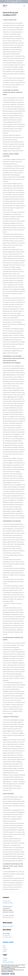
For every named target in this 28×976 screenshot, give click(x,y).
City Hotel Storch (6, 935)
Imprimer (5, 960)
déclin (12, 973)
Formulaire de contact (8, 903)
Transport (5, 949)
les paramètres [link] (7, 967)
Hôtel (4, 946)
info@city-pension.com (8, 917)
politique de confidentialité (7, 971)
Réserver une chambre (8, 926)
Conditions (5, 958)
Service (4, 947)
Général (4, 951)
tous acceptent (5, 973)
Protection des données (8, 962)
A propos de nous (7, 901)
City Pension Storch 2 (7, 937)
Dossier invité (8, 942)
